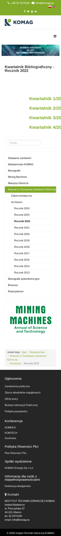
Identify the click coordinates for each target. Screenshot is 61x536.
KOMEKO (10, 427)
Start (24, 352)
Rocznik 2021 (22, 227)
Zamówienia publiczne (17, 386)
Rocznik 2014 (22, 266)
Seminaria (10, 438)
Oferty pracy (11, 399)
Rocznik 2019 (22, 240)
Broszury (13, 285)
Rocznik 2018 (22, 247)
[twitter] (28, 11)
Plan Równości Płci (15, 453)
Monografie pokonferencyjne (24, 279)
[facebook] (24, 11)
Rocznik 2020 (22, 234)
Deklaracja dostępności (18, 486)
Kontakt (13, 494)
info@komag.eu (45, 3)
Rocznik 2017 (22, 253)
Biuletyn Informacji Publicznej (21, 405)
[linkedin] (36, 11)
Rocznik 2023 (22, 214)
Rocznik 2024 (22, 208)
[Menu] (55, 36)
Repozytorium (15, 291)
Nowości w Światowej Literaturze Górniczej (32, 189)
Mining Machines (17, 177)
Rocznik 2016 (22, 259)
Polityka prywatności (16, 411)
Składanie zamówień (19, 158)
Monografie (14, 170)
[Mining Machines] (30, 319)
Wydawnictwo (37, 352)
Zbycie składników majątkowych (23, 392)
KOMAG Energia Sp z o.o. (19, 468)
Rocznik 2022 (22, 221)
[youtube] (32, 11)
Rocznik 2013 (22, 272)
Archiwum (16, 202)
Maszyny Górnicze (18, 183)
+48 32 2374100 (20, 3)
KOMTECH (11, 433)
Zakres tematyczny (21, 195)
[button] (30, 50)
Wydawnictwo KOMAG (20, 164)
